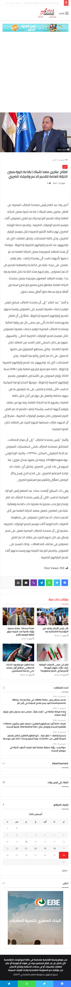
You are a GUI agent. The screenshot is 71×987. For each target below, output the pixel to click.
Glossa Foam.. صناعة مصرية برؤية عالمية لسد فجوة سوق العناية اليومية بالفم (20, 631)
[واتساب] (49, 582)
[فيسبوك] (64, 582)
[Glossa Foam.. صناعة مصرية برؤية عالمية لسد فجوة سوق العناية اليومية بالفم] (18, 616)
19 (45, 848)
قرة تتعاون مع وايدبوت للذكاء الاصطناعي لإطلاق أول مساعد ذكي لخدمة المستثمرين (20, 667)
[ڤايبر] (33, 582)
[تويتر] (57, 582)
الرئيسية (62, 160)
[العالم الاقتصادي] (47, 13)
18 (54, 848)
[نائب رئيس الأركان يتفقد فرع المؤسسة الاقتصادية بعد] (52, 616)
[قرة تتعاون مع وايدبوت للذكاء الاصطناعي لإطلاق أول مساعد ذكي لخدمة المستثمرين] (18, 652)
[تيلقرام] (41, 582)
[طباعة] (18, 582)
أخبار (54, 160)
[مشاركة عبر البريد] (26, 582)
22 (17, 848)
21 (26, 848)
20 (35, 848)
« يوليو (65, 870)
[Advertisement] (35, 72)
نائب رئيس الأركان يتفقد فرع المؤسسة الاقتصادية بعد (55, 630)
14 (26, 842)
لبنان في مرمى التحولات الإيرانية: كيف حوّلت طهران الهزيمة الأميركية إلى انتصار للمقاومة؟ (53, 667)
